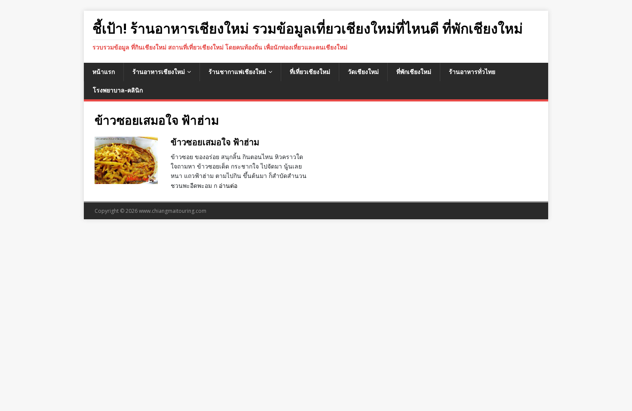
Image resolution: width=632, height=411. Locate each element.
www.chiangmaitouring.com (172, 211)
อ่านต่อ (228, 185)
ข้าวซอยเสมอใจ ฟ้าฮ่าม (215, 142)
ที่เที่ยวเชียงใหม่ (310, 71)
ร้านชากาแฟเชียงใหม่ (237, 71)
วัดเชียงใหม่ (363, 71)
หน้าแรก (103, 71)
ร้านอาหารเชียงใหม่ (158, 71)
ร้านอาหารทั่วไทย (472, 71)
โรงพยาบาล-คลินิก (118, 90)
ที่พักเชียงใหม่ (413, 71)
